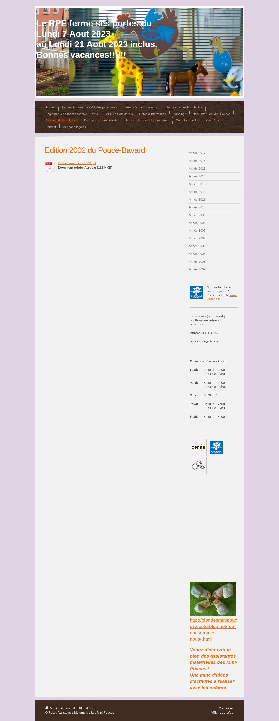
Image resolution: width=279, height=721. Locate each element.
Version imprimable (63, 708)
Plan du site (87, 708)
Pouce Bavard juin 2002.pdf (77, 163)
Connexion (226, 708)
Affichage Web (222, 712)
